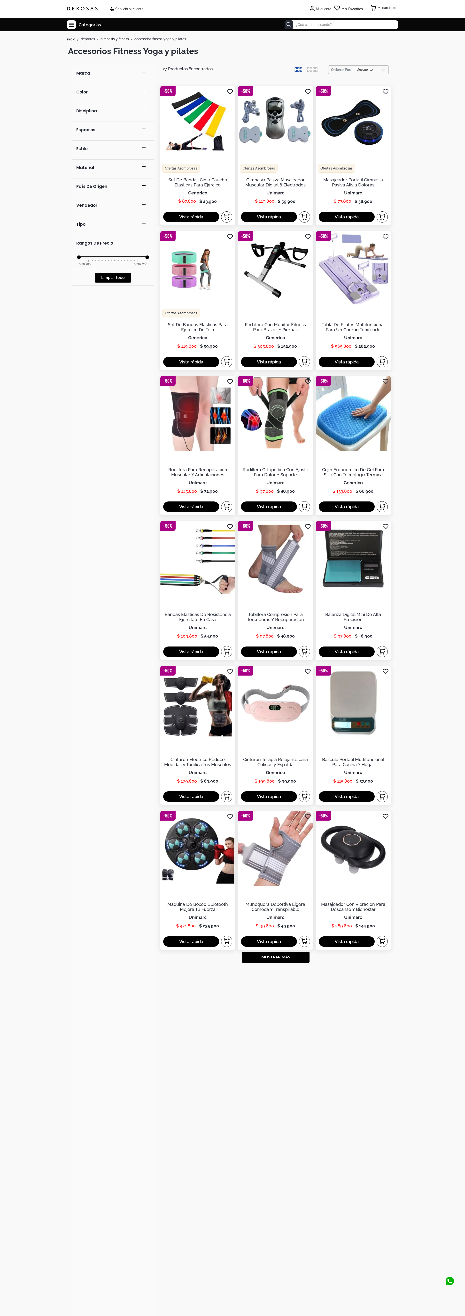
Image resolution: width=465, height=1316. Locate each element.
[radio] (298, 69)
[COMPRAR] (226, 217)
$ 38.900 (85, 264)
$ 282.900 (140, 264)
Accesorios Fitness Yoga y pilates (160, 39)
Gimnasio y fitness (115, 39)
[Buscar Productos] (289, 24)
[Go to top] (449, 1265)
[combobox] (341, 24)
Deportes (88, 39)
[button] (113, 74)
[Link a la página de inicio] (71, 39)
